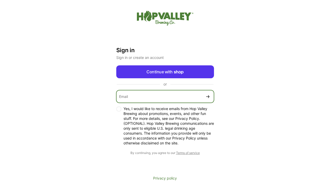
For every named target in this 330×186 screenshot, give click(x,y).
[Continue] (207, 96)
